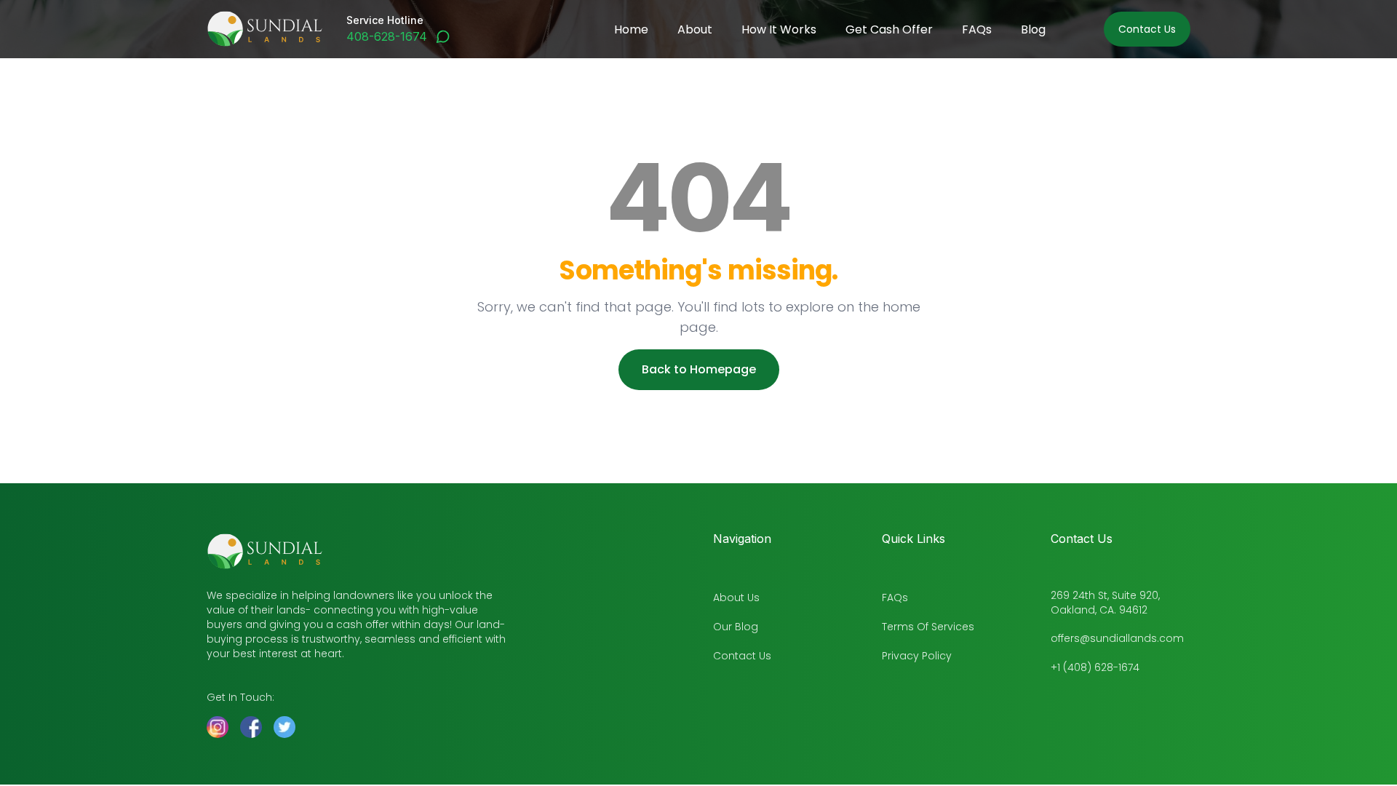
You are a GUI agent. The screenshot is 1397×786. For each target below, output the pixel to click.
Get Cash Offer (889, 29)
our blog (735, 626)
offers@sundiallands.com (1117, 638)
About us (736, 597)
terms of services (928, 626)
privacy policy (917, 655)
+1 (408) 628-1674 (1095, 667)
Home (631, 29)
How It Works (778, 29)
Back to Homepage (699, 369)
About (694, 29)
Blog (1033, 29)
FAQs (977, 29)
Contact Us (1147, 29)
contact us (742, 655)
